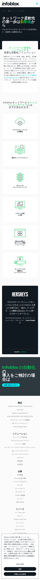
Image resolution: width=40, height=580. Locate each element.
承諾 (20, 569)
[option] (20, 308)
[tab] (17, 351)
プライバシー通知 (25, 551)
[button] (37, 3)
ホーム (4, 11)
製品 (9, 11)
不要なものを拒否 (20, 574)
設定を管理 (20, 564)
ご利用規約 (30, 556)
